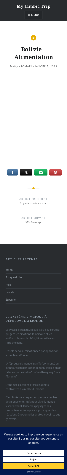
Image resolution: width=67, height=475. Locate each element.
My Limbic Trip (33, 6)
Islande (10, 292)
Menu (35, 14)
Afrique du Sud (14, 277)
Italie (9, 284)
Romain (26, 66)
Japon (9, 269)
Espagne (11, 299)
